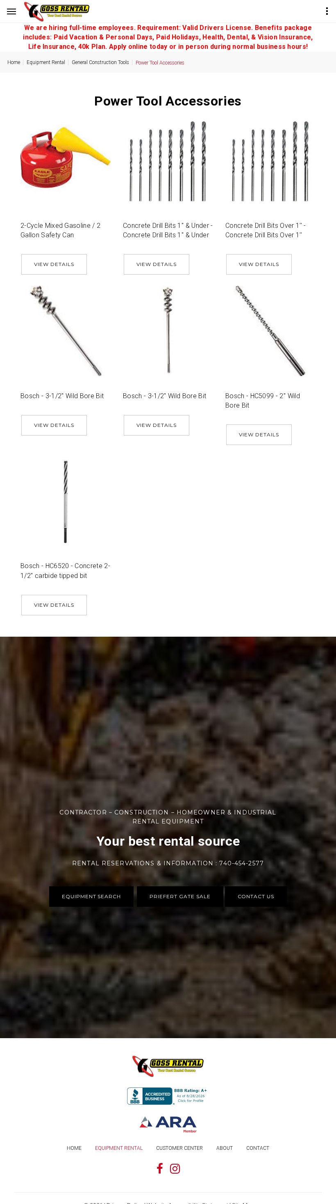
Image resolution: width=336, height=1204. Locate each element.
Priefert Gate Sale (180, 896)
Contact (257, 1148)
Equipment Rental (46, 62)
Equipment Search (91, 896)
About (224, 1148)
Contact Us (256, 896)
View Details (54, 264)
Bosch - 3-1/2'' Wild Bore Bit (62, 396)
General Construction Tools (100, 62)
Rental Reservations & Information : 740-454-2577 (168, 863)
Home (13, 62)
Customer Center (179, 1148)
